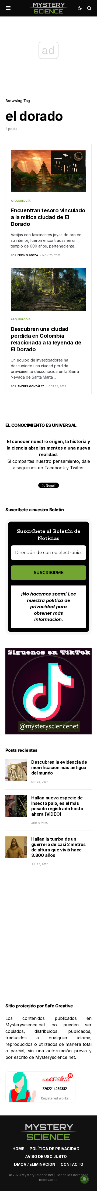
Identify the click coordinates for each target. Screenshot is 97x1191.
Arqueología (20, 200)
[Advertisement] (48, 941)
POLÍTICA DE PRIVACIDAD (54, 1148)
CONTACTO (72, 1164)
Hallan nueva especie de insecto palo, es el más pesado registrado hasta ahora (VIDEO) (57, 806)
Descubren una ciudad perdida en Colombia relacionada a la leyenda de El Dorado (46, 339)
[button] (8, 8)
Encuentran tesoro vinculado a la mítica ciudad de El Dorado (48, 217)
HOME (18, 1148)
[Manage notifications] (84, 1179)
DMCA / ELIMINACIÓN (34, 1164)
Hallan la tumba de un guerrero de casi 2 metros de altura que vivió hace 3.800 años (58, 847)
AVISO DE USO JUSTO (46, 1156)
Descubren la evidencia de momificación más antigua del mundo (59, 767)
